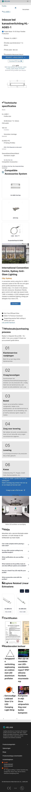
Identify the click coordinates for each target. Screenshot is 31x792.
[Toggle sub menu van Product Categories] (27, 744)
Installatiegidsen (8, 759)
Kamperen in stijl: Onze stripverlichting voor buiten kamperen (23, 704)
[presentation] (10, 653)
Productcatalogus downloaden (12, 756)
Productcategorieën (9, 744)
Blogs (4, 752)
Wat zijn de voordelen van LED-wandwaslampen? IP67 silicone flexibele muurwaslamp (23, 669)
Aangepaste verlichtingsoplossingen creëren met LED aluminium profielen (10, 668)
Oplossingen (6, 748)
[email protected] (8, 764)
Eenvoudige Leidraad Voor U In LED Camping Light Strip (10, 703)
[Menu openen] (27, 1)
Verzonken (25, 9)
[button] (13, 633)
